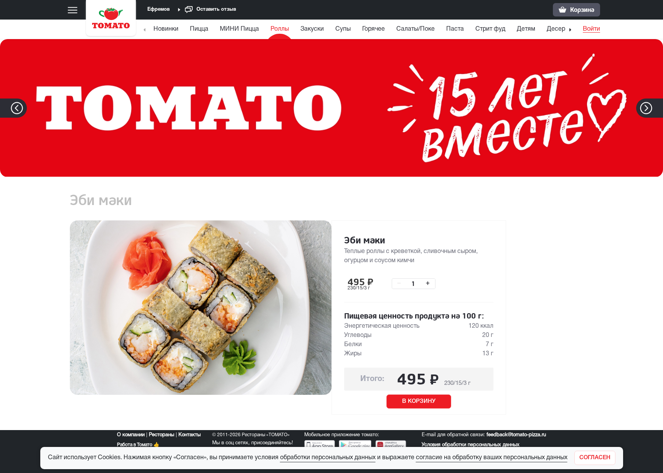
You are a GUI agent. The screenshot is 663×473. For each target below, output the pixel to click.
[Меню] (72, 10)
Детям (526, 29)
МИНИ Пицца (239, 29)
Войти (591, 29)
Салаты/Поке (415, 29)
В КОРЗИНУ (418, 401)
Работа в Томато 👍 (138, 445)
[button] (658, 108)
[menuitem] (167, 31)
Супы (343, 29)
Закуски (312, 29)
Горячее (373, 29)
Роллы (279, 29)
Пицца (199, 29)
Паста (455, 29)
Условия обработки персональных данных (471, 445)
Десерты (559, 29)
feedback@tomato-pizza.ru (516, 435)
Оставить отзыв (216, 9)
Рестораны (161, 435)
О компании (131, 435)
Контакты (189, 435)
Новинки (165, 29)
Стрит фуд (490, 29)
